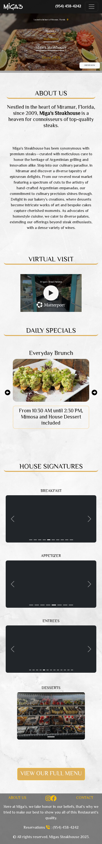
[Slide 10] (71, 540)
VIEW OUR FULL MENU (51, 774)
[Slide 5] (48, 540)
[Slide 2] (35, 540)
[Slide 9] (66, 540)
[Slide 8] (62, 540)
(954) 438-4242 (68, 6)
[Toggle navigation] (91, 6)
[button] (12, 519)
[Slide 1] (30, 540)
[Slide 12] (68, 670)
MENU (51, 31)
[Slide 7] (57, 540)
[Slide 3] (39, 540)
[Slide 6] (53, 540)
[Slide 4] (44, 540)
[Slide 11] (65, 670)
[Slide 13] (72, 670)
